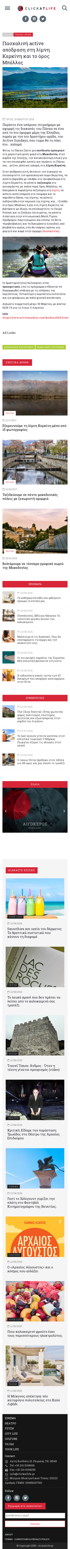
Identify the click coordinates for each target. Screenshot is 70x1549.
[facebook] (25, 19)
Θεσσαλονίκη (50, 231)
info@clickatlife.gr (22, 1474)
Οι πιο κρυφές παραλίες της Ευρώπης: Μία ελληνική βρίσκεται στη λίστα (41, 659)
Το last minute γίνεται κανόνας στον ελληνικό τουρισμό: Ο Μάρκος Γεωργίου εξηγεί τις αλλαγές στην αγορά (41, 740)
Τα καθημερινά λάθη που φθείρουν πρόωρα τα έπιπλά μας (39, 599)
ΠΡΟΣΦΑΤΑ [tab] (35, 584)
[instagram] (34, 19)
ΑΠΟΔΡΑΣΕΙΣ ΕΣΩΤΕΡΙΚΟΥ (18, 347)
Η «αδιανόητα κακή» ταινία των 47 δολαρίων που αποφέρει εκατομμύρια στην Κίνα (40, 678)
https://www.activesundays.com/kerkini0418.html (35, 317)
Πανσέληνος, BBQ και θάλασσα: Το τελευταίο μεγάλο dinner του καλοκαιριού (38, 619)
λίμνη (55, 190)
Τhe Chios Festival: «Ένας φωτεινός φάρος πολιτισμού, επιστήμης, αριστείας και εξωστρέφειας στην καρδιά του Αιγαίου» (40, 716)
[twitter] (43, 19)
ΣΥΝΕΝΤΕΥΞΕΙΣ (35, 698)
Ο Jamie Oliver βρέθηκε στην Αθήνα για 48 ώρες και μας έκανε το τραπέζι (41, 761)
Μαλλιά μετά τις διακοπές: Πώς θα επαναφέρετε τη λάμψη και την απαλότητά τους (39, 640)
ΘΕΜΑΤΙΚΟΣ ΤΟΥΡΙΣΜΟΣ (50, 347)
